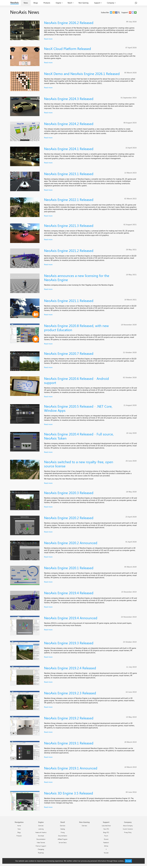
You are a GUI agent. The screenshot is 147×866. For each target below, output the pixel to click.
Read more (48, 39)
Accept (128, 861)
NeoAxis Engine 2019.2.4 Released (70, 668)
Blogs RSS (106, 832)
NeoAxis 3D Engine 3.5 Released (68, 793)
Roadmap (41, 853)
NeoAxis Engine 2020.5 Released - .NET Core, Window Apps (78, 408)
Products (47, 3)
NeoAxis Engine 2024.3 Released (68, 98)
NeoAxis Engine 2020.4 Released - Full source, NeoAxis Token (79, 436)
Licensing (41, 829)
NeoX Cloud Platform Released (67, 48)
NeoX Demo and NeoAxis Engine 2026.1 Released (82, 73)
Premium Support (41, 846)
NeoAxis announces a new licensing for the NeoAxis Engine (76, 277)
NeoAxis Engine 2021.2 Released (68, 250)
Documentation (41, 839)
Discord (106, 839)
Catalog (62, 829)
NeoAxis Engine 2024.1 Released (68, 148)
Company (110, 3)
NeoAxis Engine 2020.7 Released (68, 353)
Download (41, 836)
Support (97, 3)
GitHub (106, 846)
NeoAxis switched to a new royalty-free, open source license (78, 463)
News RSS (106, 829)
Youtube (106, 853)
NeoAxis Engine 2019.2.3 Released (70, 693)
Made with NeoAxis (41, 832)
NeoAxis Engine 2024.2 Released (68, 123)
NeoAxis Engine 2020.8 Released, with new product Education (76, 327)
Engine (58, 3)
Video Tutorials (41, 842)
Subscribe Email (106, 826)
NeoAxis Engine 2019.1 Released (68, 743)
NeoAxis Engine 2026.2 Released (68, 22)
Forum (106, 836)
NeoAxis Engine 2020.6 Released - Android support (76, 380)
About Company (128, 826)
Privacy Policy (127, 832)
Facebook (106, 842)
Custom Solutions (128, 829)
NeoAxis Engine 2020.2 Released (68, 517)
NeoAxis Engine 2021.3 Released (68, 225)
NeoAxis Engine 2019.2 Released (68, 718)
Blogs (36, 3)
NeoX (70, 3)
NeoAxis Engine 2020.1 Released (68, 567)
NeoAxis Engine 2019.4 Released (68, 592)
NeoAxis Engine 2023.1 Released (68, 173)
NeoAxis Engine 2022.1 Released (68, 199)
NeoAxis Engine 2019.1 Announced (70, 768)
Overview (41, 826)
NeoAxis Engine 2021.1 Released (68, 300)
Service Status (63, 842)
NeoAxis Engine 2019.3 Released (68, 642)
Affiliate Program (62, 839)
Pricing (63, 832)
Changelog (41, 849)
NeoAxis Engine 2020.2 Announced (70, 542)
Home (19, 826)
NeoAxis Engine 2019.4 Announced (70, 617)
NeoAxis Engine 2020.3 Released (68, 492)
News (26, 3)
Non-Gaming (83, 3)
